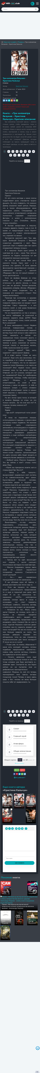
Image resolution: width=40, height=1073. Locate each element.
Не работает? (20, 778)
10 (15, 155)
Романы (5, 83)
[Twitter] (19, 774)
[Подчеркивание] (12, 828)
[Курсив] (9, 828)
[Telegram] (4, 100)
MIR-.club (13, 3)
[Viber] (14, 100)
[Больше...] (26, 828)
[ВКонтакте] (6, 100)
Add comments (19, 863)
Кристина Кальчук (22, 86)
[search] (36, 9)
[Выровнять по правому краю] (22, 828)
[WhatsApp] (17, 100)
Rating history (19, 763)
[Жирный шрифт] (6, 828)
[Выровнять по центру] (19, 828)
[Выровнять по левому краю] (16, 828)
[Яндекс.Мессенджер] (9, 100)
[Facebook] (14, 774)
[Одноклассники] (12, 100)
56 (23, 155)
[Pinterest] (17, 774)
